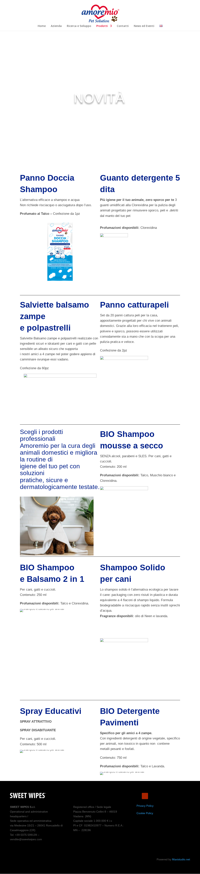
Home (42, 26)
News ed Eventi (144, 26)
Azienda (56, 26)
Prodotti (102, 26)
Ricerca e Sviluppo (79, 26)
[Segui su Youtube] (145, 796)
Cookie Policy (145, 813)
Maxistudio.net (181, 859)
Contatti (123, 26)
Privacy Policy (145, 805)
